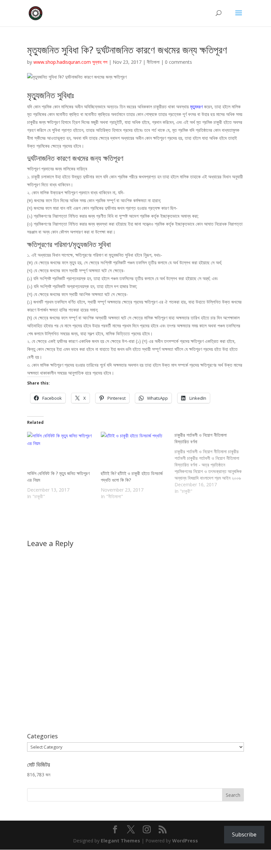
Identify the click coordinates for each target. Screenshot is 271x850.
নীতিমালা (153, 62)
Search (233, 795)
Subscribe (244, 834)
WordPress (185, 840)
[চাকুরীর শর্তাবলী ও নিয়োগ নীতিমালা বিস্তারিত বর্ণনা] (211, 463)
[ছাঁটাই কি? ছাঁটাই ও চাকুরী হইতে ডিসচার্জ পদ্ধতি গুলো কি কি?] (134, 451)
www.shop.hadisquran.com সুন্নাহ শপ (70, 62)
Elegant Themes (120, 840)
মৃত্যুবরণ (197, 106)
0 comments (178, 62)
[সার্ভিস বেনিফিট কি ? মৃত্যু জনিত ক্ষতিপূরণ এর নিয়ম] (60, 451)
